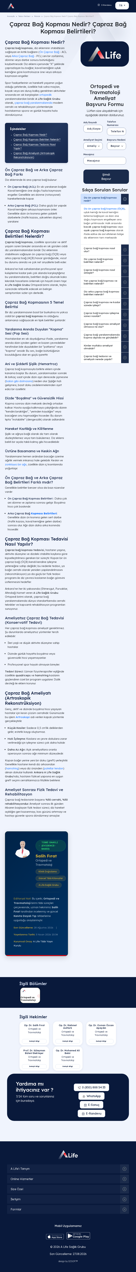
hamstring (12, 768)
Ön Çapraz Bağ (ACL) (22, 186)
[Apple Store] (55, 1236)
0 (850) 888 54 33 (93, 1087)
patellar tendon (53, 768)
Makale (37, 16)
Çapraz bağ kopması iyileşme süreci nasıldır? (101, 314)
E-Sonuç (94, 1105)
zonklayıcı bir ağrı (16, 464)
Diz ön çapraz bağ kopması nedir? (100, 199)
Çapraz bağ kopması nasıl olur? (99, 249)
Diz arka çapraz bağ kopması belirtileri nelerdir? (101, 293)
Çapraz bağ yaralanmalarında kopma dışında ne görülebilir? (102, 336)
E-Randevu (106, 5)
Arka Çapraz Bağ (23, 56)
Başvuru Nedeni (116, 139)
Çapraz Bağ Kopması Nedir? (30, 134)
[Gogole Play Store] (78, 1235)
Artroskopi (23, 717)
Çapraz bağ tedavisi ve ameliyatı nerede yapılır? (98, 357)
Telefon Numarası (112, 123)
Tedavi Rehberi (24, 16)
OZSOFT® (73, 1261)
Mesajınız (88, 154)
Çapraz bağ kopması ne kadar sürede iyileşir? (102, 303)
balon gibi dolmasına (19, 381)
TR (121, 5)
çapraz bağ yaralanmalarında (33, 102)
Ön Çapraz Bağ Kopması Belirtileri (30, 498)
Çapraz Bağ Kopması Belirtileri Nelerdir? (37, 139)
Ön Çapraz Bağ (49, 52)
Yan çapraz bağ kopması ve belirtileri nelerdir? (100, 282)
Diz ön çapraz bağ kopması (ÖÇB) (104, 208)
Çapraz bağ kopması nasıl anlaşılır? (99, 271)
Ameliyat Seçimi (92, 139)
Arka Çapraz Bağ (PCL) (23, 205)
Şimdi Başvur (106, 177)
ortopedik (45, 94)
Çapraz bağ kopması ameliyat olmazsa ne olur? (102, 325)
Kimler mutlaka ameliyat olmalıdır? (98, 347)
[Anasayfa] (12, 6)
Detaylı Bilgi (34, 1041)
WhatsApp (94, 1096)
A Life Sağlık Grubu (73, 1247)
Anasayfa (11, 16)
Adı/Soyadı (90, 122)
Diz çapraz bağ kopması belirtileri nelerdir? (98, 260)
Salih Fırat (46, 855)
